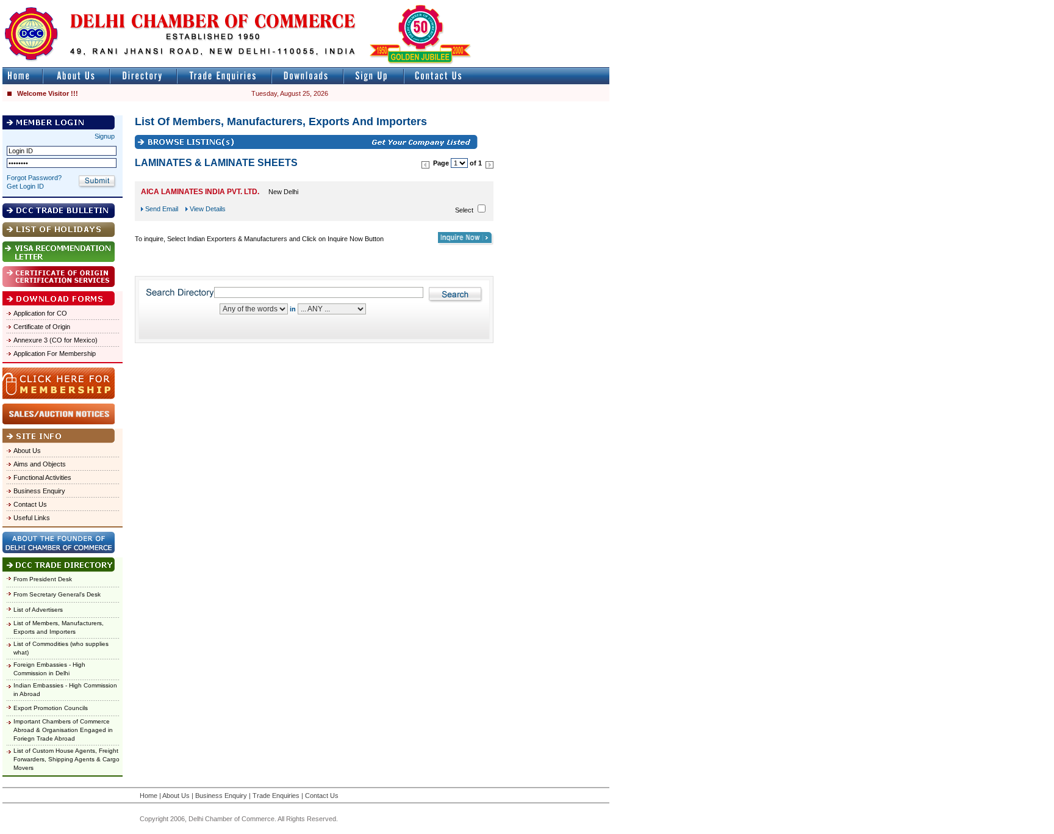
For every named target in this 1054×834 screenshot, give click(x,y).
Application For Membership (54, 353)
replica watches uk (360, 5)
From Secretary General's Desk (57, 594)
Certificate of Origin (41, 326)
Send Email (161, 208)
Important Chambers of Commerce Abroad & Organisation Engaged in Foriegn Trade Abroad (63, 730)
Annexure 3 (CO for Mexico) (55, 340)
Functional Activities (42, 477)
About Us (27, 450)
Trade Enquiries (276, 795)
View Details (208, 208)
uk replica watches (57, 5)
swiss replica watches (846, 5)
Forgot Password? (34, 177)
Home (148, 795)
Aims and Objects (39, 464)
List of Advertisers (38, 609)
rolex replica (590, 5)
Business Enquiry (39, 491)
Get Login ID (25, 186)
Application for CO (40, 313)
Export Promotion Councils (50, 708)
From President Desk (42, 579)
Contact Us (30, 504)
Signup (105, 136)
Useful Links (31, 517)
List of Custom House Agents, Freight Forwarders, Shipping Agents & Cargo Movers (66, 759)
